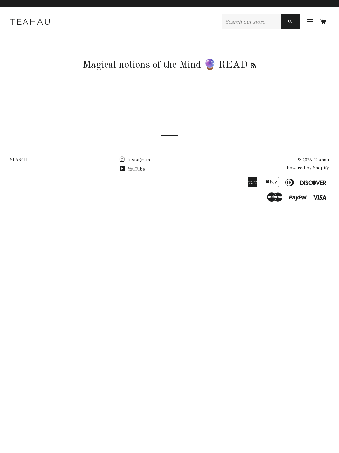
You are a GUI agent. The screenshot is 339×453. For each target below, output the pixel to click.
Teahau (30, 22)
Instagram (138, 159)
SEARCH (19, 159)
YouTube (135, 169)
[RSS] (253, 66)
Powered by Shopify (308, 168)
